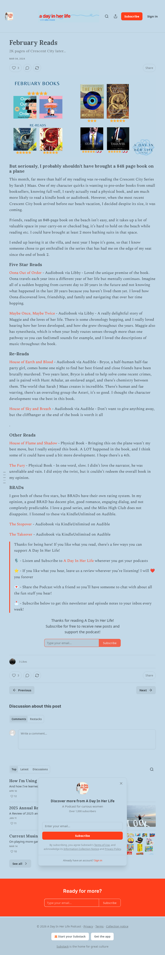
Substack (63, 946)
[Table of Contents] (4, 478)
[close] (121, 783)
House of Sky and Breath (30, 409)
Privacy (88, 926)
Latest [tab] (24, 769)
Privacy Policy (113, 849)
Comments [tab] (19, 719)
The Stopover (20, 524)
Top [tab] (14, 769)
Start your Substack (72, 936)
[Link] (3, 169)
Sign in (152, 16)
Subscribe (131, 16)
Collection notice (117, 926)
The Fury (17, 465)
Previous (24, 690)
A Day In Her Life (78, 561)
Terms (99, 926)
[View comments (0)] (27, 68)
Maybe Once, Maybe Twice (32, 313)
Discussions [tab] (40, 769)
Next (143, 690)
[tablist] (26, 719)
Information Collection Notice (81, 849)
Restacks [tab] (36, 719)
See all (17, 864)
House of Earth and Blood (31, 362)
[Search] (107, 16)
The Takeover (21, 534)
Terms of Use (102, 845)
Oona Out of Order (25, 273)
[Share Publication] (115, 16)
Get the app (102, 936)
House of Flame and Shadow (33, 443)
